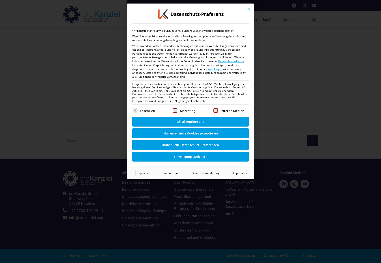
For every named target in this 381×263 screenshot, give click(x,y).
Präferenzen (170, 173)
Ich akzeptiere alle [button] (190, 122)
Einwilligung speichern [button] (190, 156)
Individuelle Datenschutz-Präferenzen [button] (190, 145)
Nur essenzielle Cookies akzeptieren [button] (190, 133)
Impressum (240, 173)
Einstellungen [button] (214, 69)
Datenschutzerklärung (231, 61)
